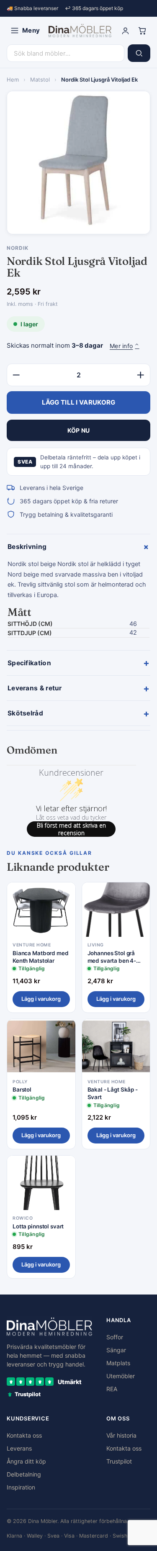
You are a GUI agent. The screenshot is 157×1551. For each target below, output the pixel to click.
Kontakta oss (24, 1435)
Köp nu (78, 430)
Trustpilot (119, 1461)
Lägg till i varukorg (79, 402)
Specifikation (78, 662)
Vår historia (121, 1435)
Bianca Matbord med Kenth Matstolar (41, 957)
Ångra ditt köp (26, 1461)
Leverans (19, 1448)
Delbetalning (24, 1474)
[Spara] (63, 895)
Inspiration (21, 1487)
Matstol (40, 79)
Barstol (22, 1089)
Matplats (118, 1362)
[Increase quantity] (140, 375)
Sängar (116, 1350)
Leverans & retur (78, 688)
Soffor (114, 1337)
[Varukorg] (142, 30)
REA (111, 1388)
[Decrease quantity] (16, 375)
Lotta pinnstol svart (38, 1226)
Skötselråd (78, 713)
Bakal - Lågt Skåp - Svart (113, 1093)
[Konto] (125, 30)
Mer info (124, 345)
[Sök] (139, 53)
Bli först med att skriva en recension (71, 829)
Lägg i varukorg (41, 998)
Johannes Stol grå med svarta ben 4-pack (112, 957)
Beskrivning (79, 547)
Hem (13, 79)
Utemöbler (120, 1375)
